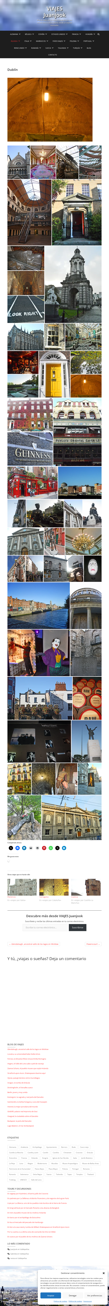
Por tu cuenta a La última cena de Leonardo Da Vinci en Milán (31, 1232)
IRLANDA (14, 41)
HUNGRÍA (89, 34)
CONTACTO (52, 55)
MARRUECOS (41, 41)
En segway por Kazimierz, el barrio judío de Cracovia (27, 1193)
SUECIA (48, 48)
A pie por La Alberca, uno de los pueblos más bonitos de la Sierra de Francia (37, 1203)
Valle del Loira (36, 1180)
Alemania (12, 1147)
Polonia (65, 1169)
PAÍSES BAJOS (58, 41)
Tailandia (59, 1174)
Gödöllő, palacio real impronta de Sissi (22, 1111)
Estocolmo (13, 1158)
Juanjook (13, 1249)
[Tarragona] (54, 887)
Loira (21, 1163)
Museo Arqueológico (70, 1163)
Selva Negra (37, 1174)
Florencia (11, 897)
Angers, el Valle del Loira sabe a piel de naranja (25, 1063)
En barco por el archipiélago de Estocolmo (23, 1217)
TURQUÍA (76, 48)
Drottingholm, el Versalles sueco (20, 1087)
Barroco (64, 1147)
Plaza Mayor (53, 1169)
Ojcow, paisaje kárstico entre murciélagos (23, 1078)
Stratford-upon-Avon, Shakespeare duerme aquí (26, 1073)
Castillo (45, 1152)
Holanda (34, 1158)
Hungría (45, 1158)
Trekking (12, 1180)
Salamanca (24, 1174)
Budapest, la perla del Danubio (19, 1121)
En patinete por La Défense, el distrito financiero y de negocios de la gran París (38, 1198)
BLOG (89, 48)
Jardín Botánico (87, 1158)
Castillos (56, 1152)
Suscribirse (77, 927)
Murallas (54, 1163)
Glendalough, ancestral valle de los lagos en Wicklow (33, 944)
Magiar (30, 1163)
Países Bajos (39, 1169)
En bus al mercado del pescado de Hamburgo (25, 1222)
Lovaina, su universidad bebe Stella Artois (23, 1054)
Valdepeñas (24, 1249)
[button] (103, 1273)
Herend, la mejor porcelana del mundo (22, 1106)
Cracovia (79, 1152)
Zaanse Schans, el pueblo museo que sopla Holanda (27, 1068)
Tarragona (44, 897)
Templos (79, 1174)
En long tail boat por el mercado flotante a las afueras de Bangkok (33, 1208)
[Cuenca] (85, 887)
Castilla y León (33, 1152)
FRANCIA (75, 34)
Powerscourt (93, 944)
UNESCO (23, 1180)
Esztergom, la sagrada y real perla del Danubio (25, 1097)
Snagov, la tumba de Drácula (18, 1083)
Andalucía (24, 1147)
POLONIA (73, 41)
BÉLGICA (28, 34)
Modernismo (42, 1163)
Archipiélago (37, 1147)
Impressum (87, 1301)
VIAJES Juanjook (54, 11)
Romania (86, 1169)
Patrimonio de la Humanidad (19, 1169)
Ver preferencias (94, 1295)
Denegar (73, 1295)
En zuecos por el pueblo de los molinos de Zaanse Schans (29, 1236)
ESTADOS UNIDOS (58, 34)
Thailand (90, 1174)
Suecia (49, 1174)
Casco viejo (84, 1147)
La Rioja (12, 1163)
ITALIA (26, 41)
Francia (24, 1158)
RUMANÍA (35, 48)
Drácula (90, 1152)
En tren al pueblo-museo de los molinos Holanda (26, 1213)
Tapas (69, 1174)
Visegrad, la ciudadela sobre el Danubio (22, 1116)
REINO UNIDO (19, 48)
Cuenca (74, 897)
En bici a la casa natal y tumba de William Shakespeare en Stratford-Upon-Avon (38, 1227)
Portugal (75, 1169)
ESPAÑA (41, 34)
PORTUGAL (87, 41)
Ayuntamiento (51, 1147)
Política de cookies (60, 1301)
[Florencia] (22, 887)
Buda (74, 1147)
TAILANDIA (62, 48)
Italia (75, 1158)
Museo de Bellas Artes (90, 1163)
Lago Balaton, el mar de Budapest (20, 1126)
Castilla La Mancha (16, 1152)
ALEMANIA (14, 34)
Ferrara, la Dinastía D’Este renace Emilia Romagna (26, 1059)
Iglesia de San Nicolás (61, 1158)
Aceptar (50, 1295)
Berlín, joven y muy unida (17, 1092)
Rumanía (12, 1174)
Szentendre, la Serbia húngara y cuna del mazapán (27, 1102)
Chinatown (67, 1152)
